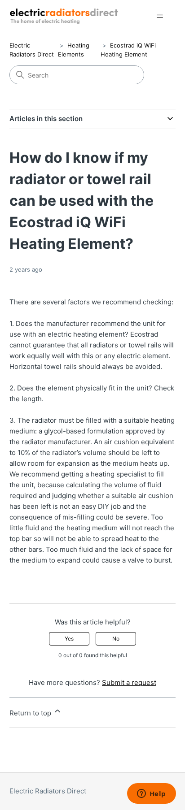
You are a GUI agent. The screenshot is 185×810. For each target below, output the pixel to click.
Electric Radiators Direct (47, 791)
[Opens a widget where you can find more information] (151, 794)
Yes (69, 638)
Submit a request (129, 682)
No (115, 638)
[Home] (65, 16)
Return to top (31, 713)
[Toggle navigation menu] (160, 16)
